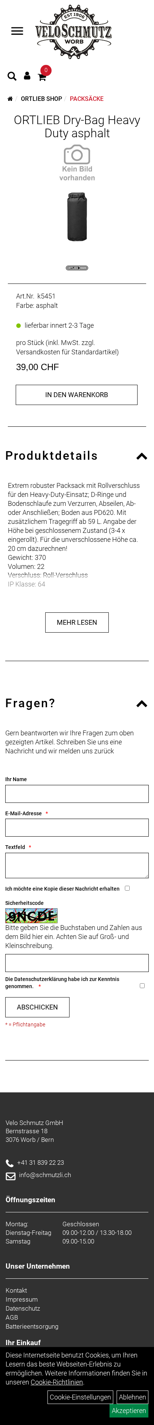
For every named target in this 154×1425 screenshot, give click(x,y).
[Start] (10, 98)
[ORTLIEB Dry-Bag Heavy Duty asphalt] (77, 162)
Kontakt (16, 1290)
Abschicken (37, 1007)
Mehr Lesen (77, 622)
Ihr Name (16, 779)
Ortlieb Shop (41, 98)
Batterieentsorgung (32, 1326)
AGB (12, 1317)
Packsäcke (87, 98)
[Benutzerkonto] (27, 75)
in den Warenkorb (76, 395)
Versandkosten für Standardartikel (66, 352)
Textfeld (15, 847)
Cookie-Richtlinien (57, 1382)
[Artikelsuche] (11, 77)
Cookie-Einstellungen (80, 1397)
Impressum (22, 1299)
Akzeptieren (129, 1410)
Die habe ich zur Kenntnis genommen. (62, 982)
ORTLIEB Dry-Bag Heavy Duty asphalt (77, 126)
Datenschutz (23, 1308)
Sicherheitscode (24, 903)
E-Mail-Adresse (23, 813)
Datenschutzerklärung (40, 979)
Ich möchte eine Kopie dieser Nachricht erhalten (62, 889)
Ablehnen (132, 1397)
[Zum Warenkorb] (42, 78)
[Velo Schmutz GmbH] (73, 32)
